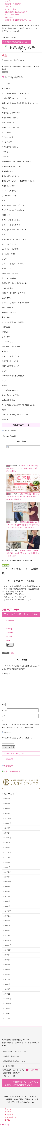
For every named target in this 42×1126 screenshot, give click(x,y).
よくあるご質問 (10, 9)
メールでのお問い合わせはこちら (22, 614)
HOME (9, 1112)
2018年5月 (6, 970)
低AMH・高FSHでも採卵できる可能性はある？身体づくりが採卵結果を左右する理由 (23, 553)
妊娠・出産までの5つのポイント (14, 1051)
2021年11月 (7, 872)
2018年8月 (6, 960)
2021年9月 (6, 877)
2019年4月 (6, 930)
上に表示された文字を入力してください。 (17, 738)
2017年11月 (7, 999)
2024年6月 (6, 843)
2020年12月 (7, 882)
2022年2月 (6, 867)
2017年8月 (6, 1013)
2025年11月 (7, 823)
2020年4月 (6, 896)
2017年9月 (6, 1009)
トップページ (9, 1)
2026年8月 (6, 799)
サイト (4, 716)
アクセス (10, 1115)
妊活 (5, 72)
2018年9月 (6, 955)
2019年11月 (7, 916)
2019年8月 (6, 921)
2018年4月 (6, 974)
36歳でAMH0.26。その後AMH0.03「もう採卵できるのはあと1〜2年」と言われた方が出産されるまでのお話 (23, 524)
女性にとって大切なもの (15, 753)
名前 (3, 704)
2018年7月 (6, 965)
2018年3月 (6, 979)
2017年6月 (6, 1018)
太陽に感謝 (10, 759)
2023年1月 (6, 862)
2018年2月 (6, 984)
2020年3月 (6, 901)
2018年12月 (7, 940)
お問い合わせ (9, 17)
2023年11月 (7, 852)
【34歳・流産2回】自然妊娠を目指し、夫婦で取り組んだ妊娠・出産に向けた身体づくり (22, 468)
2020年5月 (6, 891)
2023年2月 (6, 857)
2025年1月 (6, 833)
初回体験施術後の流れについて (16, 12)
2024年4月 (6, 847)
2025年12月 (7, 818)
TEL (8, 1120)
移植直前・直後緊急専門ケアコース (18, 20)
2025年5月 (6, 828)
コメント (6, 674)
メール (4, 710)
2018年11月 (7, 945)
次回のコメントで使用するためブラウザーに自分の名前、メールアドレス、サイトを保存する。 (20, 726)
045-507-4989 (11, 37)
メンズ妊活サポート (12, 15)
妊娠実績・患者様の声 (13, 4)
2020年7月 (6, 887)
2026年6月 (6, 809)
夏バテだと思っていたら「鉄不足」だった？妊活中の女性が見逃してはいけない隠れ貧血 (22, 496)
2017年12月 (7, 994)
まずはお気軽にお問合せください (17, 42)
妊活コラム (9, 7)
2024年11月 (7, 838)
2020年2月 (6, 906)
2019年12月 (7, 911)
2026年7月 (6, 804)
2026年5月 (6, 813)
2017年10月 (7, 1004)
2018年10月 (7, 950)
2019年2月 (6, 935)
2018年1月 (6, 989)
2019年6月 (6, 926)
